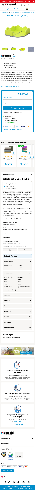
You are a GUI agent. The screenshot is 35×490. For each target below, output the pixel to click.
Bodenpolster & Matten (28, 12)
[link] (28, 4)
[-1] (20, 103)
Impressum (7, 486)
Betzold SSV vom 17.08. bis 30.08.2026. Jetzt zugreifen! (16, 1)
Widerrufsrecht (26, 486)
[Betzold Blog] (29, 483)
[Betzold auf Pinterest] (14, 483)
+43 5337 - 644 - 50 (18, 421)
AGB (20, 486)
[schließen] (33, 1)
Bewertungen (23, 488)
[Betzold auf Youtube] (23, 483)
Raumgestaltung (15, 12)
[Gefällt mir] (10, 249)
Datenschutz (15, 486)
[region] (17, 254)
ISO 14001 (19, 453)
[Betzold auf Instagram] (9, 483)
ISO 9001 (19, 456)
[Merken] (32, 20)
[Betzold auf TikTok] (18, 483)
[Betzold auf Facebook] (5, 483)
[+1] (30, 103)
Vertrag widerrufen (7, 470)
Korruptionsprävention (8, 488)
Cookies (30, 488)
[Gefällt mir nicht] (25, 249)
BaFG (17, 488)
